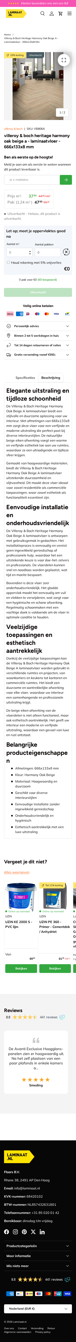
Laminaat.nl (19, 1321)
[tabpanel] (38, 610)
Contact (22, 1328)
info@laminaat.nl (27, 1188)
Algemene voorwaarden (17, 1331)
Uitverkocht (38, 292)
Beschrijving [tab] (50, 378)
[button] (60, 13)
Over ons (9, 1328)
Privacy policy (42, 1331)
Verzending (37, 1328)
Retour (51, 1328)
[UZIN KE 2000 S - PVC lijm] (21, 898)
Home (7, 34)
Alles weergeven (16, 872)
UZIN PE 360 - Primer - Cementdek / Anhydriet (54, 927)
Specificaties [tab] (25, 378)
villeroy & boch (13, 129)
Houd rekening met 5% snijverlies (36, 262)
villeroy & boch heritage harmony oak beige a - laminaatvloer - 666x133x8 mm (31, 40)
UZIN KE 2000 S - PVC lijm (18, 924)
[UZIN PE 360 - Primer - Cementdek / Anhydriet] (55, 898)
